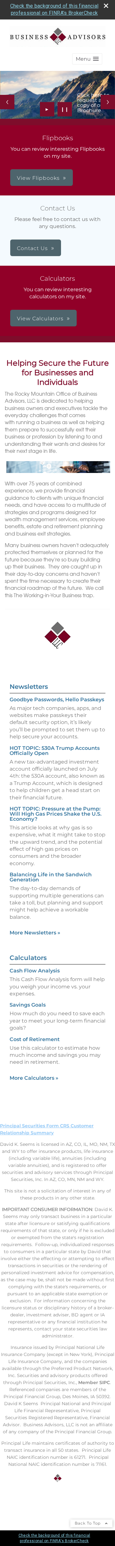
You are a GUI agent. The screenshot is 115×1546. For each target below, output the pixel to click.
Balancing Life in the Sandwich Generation (51, 877)
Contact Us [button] (32, 248)
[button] (87, 59)
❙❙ (65, 109)
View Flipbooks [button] (38, 178)
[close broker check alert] (106, 5)
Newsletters (29, 686)
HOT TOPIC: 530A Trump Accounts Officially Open (55, 750)
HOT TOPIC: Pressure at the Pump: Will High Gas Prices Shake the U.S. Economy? (56, 814)
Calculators (28, 958)
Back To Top (88, 1523)
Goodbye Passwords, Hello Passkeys (57, 700)
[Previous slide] (7, 102)
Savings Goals (28, 1005)
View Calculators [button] (40, 319)
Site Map (10, 1502)
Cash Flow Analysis (35, 971)
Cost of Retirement (35, 1039)
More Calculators (34, 1078)
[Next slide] (108, 102)
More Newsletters (35, 933)
